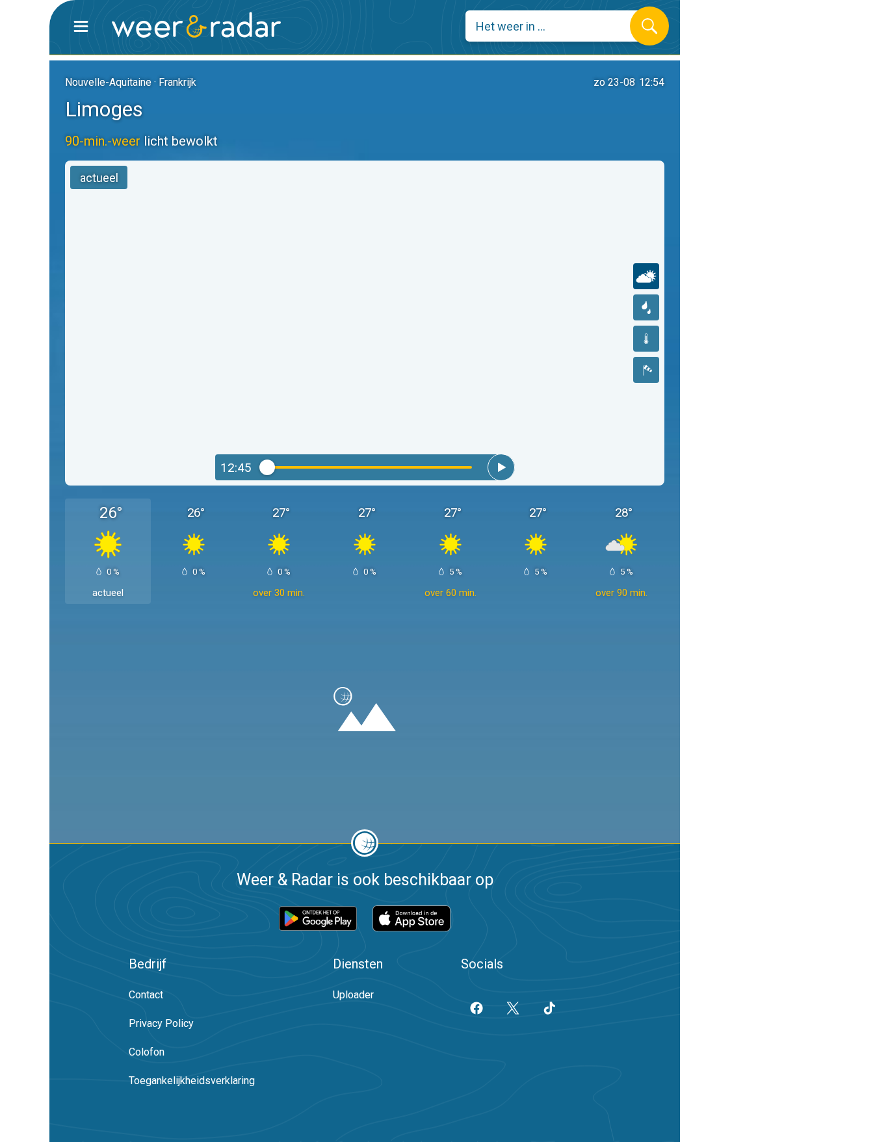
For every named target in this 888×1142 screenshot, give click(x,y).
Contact (146, 995)
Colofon (146, 1052)
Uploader (353, 995)
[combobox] (557, 26)
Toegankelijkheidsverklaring (192, 1080)
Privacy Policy (161, 1023)
